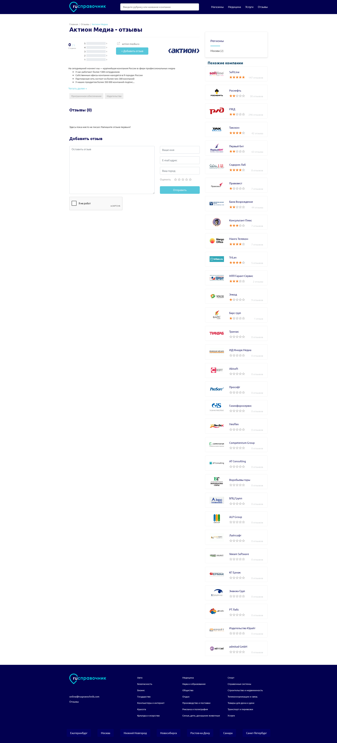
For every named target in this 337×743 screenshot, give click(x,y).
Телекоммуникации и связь (242, 696)
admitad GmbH (236, 648)
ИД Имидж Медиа (236, 352)
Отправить (180, 190)
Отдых (186, 696)
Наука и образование (194, 683)
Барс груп (236, 314)
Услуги (249, 6)
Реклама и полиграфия (195, 709)
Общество (187, 690)
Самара (228, 733)
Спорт (231, 677)
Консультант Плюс (236, 222)
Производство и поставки (196, 702)
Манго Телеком (236, 240)
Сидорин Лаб (236, 166)
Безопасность (144, 683)
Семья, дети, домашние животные (201, 715)
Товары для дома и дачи (241, 702)
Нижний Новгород (135, 733)
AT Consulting (236, 463)
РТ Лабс (236, 611)
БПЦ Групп (236, 500)
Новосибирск (168, 733)
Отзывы (263, 6)
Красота (141, 709)
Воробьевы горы (236, 481)
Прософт (236, 389)
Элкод (236, 296)
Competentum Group (236, 444)
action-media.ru (130, 43)
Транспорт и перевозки (240, 709)
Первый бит (236, 148)
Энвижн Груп (236, 593)
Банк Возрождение (236, 203)
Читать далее (76, 88)
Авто (140, 677)
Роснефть (236, 92)
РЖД (236, 111)
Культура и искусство (148, 715)
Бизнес (141, 690)
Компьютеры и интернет (150, 702)
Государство (144, 696)
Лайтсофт (236, 537)
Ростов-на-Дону (200, 733)
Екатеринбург (78, 733)
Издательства (114, 96)
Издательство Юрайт (236, 630)
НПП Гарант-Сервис (236, 277)
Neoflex (236, 426)
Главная (73, 24)
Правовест (236, 185)
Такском (236, 129)
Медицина (234, 6)
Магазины (217, 6)
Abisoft (236, 370)
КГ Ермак (236, 574)
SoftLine (236, 74)
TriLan (236, 259)
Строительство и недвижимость (245, 690)
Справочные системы (239, 683)
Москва (215, 50)
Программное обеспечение (86, 96)
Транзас (236, 333)
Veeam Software (236, 556)
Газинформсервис (236, 407)
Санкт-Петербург (256, 733)
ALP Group (236, 518)
